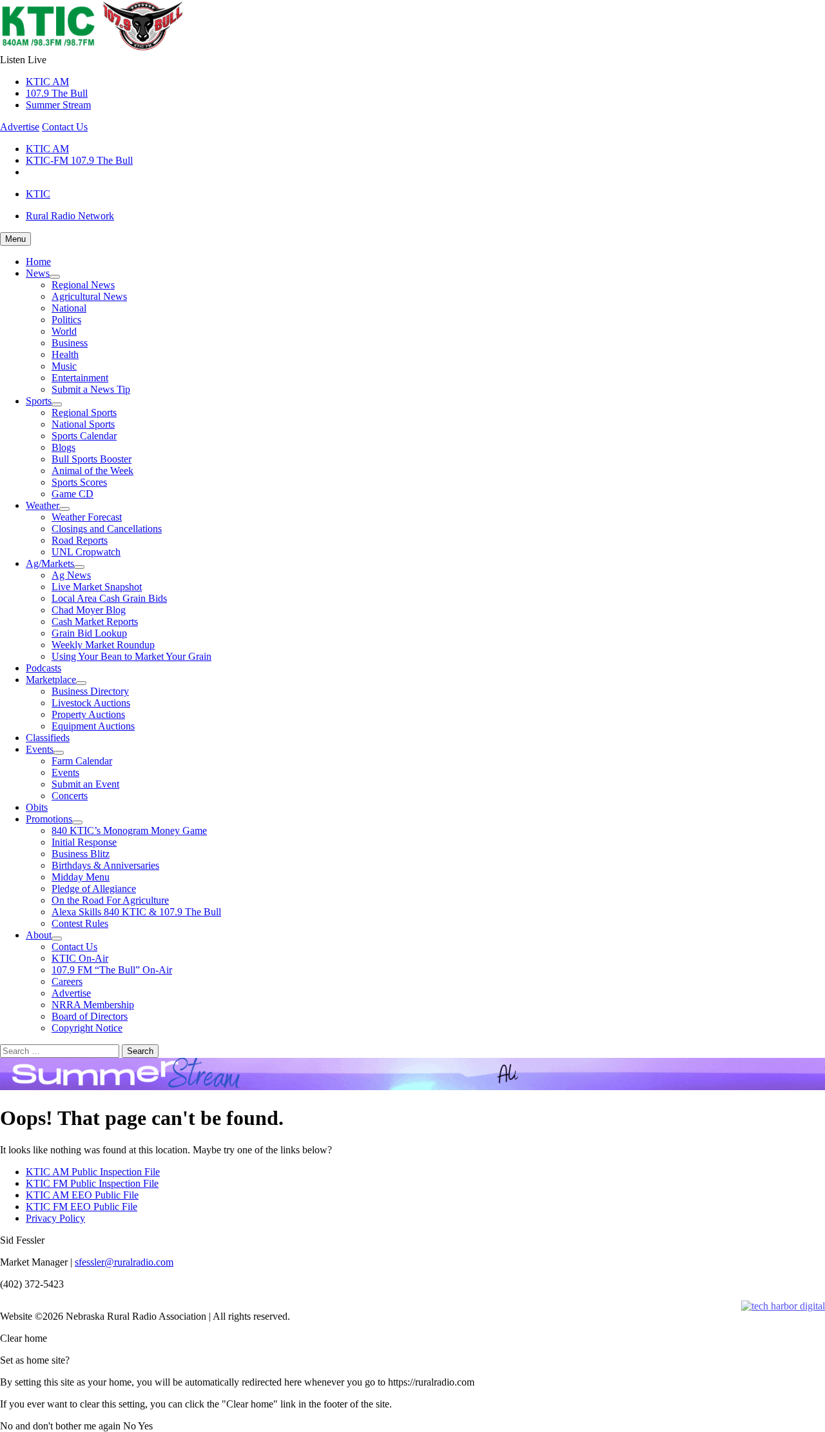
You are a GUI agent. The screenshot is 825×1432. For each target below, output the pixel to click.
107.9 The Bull (57, 93)
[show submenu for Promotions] (77, 822)
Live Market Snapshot (97, 586)
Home (38, 261)
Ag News (71, 575)
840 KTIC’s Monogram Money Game (129, 830)
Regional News (83, 284)
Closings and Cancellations (107, 528)
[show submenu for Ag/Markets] (79, 567)
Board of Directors (90, 1016)
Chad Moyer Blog (89, 609)
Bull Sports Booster (91, 458)
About (39, 935)
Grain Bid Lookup (89, 633)
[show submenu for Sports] (57, 404)
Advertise (19, 126)
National (69, 308)
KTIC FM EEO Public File (81, 1206)
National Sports (83, 424)
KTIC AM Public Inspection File (93, 1171)
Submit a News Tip (91, 389)
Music (64, 366)
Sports (39, 400)
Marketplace (51, 679)
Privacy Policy (55, 1218)
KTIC (38, 193)
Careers (67, 981)
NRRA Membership (93, 1004)
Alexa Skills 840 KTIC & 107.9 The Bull (136, 911)
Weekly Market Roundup (103, 644)
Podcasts (43, 667)
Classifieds (48, 737)
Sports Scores (79, 482)
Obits (37, 807)
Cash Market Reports (95, 621)
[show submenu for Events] (58, 753)
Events (39, 749)
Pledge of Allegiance (94, 888)
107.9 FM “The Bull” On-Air (112, 969)
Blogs (63, 447)
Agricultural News (89, 296)
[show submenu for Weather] (64, 509)
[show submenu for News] (55, 277)
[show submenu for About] (57, 938)
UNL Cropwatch (86, 551)
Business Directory (90, 691)
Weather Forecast (87, 517)
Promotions (49, 818)
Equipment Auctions (93, 726)
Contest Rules (80, 923)
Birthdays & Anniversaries (105, 865)
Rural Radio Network (70, 215)
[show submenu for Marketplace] (81, 683)
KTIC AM (47, 81)
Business (70, 342)
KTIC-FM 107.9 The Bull (79, 160)
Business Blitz (81, 853)
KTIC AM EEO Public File (82, 1194)
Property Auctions (88, 714)
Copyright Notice (87, 1027)
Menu (15, 239)
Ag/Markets (50, 563)
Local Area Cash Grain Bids (109, 598)
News (38, 273)
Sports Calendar (84, 435)
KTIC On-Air (80, 958)
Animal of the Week (92, 470)
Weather (42, 505)
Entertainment (80, 377)
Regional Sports (84, 412)
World (64, 331)
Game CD (72, 493)
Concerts (70, 795)
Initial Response (84, 842)
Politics (66, 319)
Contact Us (65, 126)
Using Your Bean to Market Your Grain (131, 656)
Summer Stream (58, 104)
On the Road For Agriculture (110, 900)
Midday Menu (81, 876)
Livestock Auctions (91, 702)
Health (65, 354)
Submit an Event (85, 784)
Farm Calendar (82, 760)
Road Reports (80, 540)
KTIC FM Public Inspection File (92, 1183)
